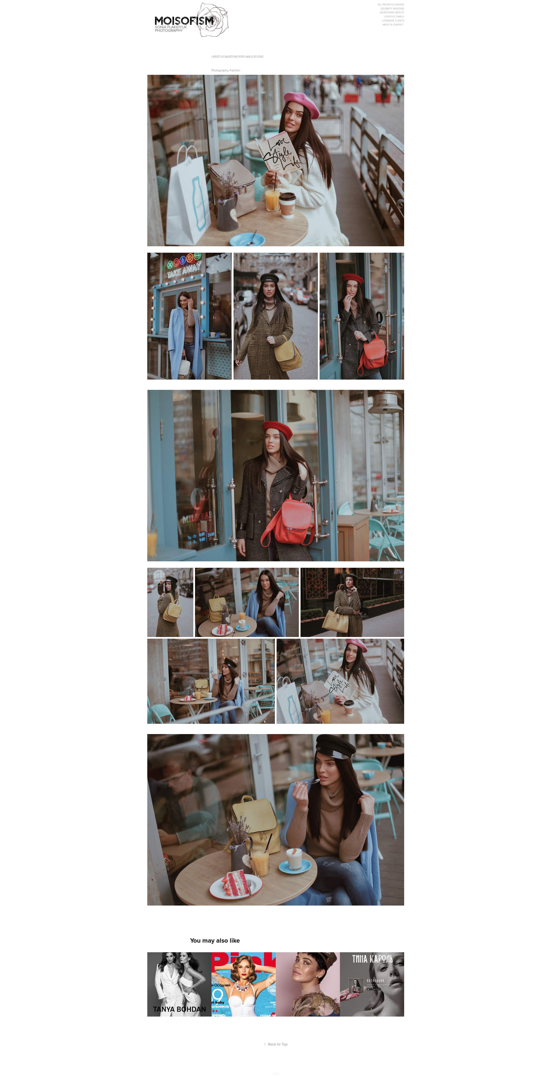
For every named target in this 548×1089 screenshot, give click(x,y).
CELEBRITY (386, 8)
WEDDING (398, 8)
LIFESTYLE (389, 16)
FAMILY (400, 16)
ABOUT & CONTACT (393, 24)
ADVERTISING (387, 12)
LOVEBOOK (388, 20)
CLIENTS (399, 20)
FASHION (399, 4)
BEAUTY (399, 12)
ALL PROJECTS (385, 4)
